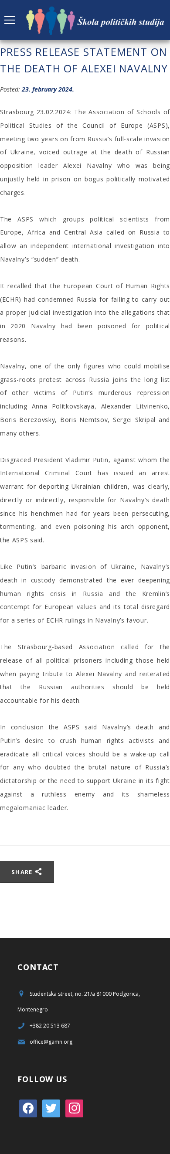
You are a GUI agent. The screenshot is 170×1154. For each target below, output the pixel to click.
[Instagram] (74, 1107)
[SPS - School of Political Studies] (96, 20)
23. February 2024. (48, 89)
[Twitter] (51, 1107)
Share (22, 872)
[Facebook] (28, 1107)
